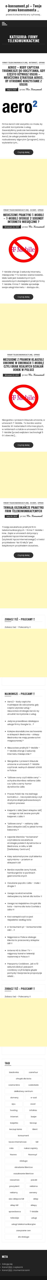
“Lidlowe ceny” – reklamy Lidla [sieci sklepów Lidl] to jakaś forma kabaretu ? (24, 826)
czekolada (33, 1085)
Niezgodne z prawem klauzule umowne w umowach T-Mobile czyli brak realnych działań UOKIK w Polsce (23, 364)
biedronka (14, 1072)
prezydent (14, 1186)
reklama (34, 1186)
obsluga (23, 1160)
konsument (23, 1135)
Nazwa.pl (32, 1154)
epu (13, 1104)
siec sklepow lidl (16, 1198)
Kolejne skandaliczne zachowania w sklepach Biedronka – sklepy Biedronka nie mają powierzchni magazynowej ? (24, 736)
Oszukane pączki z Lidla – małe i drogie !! (23, 885)
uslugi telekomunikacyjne (23, 1224)
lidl (37, 1142)
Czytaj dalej (23, 152)
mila (11, 1148)
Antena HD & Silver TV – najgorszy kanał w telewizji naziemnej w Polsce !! (20, 953)
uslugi (34, 1217)
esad (32, 1104)
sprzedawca (15, 1211)
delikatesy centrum (23, 1091)
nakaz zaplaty (31, 1148)
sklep (35, 1198)
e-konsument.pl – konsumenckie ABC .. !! (24, 928)
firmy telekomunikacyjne (14, 62)
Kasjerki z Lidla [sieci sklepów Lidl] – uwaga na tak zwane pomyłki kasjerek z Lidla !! (24, 813)
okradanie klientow (23, 1167)
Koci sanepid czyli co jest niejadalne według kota (20, 918)
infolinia (33, 1110)
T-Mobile (34, 1211)
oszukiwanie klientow (23, 1173)
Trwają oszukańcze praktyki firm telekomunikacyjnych (23, 509)
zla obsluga (23, 1236)
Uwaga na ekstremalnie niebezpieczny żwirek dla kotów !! (24, 895)
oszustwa (14, 1179)
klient (35, 1129)
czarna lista (14, 1085)
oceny (33, 210)
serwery (33, 1192)
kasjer (34, 1116)
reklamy (14, 1192)
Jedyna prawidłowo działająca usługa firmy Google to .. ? (23, 723)
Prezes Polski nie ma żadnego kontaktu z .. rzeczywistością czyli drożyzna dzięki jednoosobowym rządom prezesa (24, 798)
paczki (34, 1179)
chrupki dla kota (23, 1078)
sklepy (34, 1205)
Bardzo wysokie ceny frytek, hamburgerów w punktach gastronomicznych (21, 872)
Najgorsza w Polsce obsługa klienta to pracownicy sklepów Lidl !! (23, 940)
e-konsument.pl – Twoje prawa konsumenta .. (23, 7)
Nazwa (13, 1154)
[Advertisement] (23, 182)
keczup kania (15, 1129)
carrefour (33, 1072)
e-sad (34, 1097)
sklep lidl (14, 1205)
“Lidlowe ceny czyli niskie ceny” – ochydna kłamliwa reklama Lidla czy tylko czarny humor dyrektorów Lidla (24, 782)
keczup (33, 1123)
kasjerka (14, 1123)
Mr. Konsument (34, 89)
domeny (14, 1097)
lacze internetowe (18, 1142)
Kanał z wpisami (12, 1267)
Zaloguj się (7, 1264)
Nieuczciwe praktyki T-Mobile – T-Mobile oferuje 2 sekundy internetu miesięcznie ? (23, 218)
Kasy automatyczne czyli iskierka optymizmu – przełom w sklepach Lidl (24, 859)
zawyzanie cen (23, 1230)
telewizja (14, 1217)
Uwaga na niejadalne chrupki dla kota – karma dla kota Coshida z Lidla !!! (24, 906)
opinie (42, 62)
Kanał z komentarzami (16, 1270)
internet (33, 62)
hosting (13, 1110)
